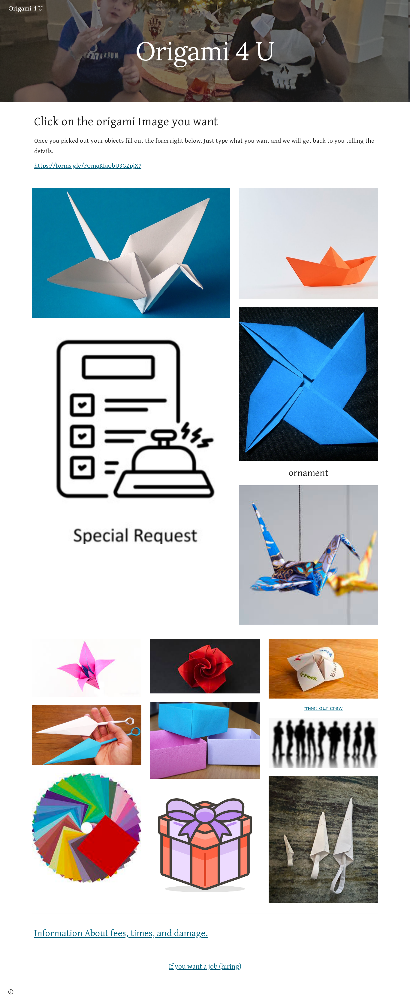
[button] (11, 992)
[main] (205, 51)
